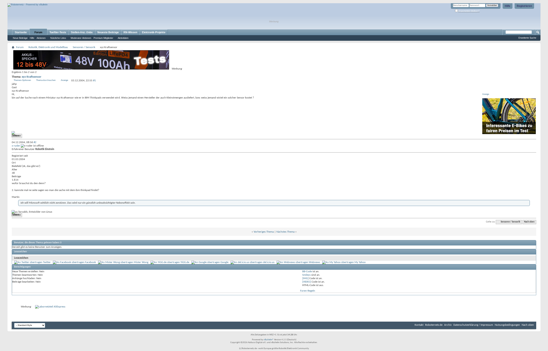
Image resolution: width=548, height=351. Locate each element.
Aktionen (41, 38)
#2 (35, 142)
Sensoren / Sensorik (84, 47)
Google (224, 262)
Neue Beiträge (20, 38)
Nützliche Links (58, 38)
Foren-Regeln (307, 290)
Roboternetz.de (433, 325)
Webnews (314, 262)
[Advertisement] (57, 1)
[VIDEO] (306, 281)
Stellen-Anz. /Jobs (82, 32)
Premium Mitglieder (103, 38)
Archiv (448, 325)
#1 (94, 80)
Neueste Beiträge (108, 32)
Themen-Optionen (22, 80)
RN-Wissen (130, 32)
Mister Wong (141, 262)
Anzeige (64, 80)
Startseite (21, 32)
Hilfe (507, 6)
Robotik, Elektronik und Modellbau (48, 47)
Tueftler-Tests (57, 32)
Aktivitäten (123, 38)
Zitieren (17, 136)
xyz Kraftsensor (31, 77)
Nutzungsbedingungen (507, 325)
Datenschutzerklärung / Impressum (473, 325)
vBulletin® (269, 340)
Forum (38, 32)
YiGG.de (184, 262)
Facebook (90, 262)
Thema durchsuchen (46, 80)
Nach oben (529, 222)
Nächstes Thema (285, 231)
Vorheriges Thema (264, 231)
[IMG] (305, 278)
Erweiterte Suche (527, 37)
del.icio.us (268, 262)
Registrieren (524, 6)
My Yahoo (360, 262)
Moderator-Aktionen (81, 38)
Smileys (306, 275)
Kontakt (419, 325)
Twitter (47, 262)
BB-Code (307, 271)
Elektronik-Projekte (153, 32)
